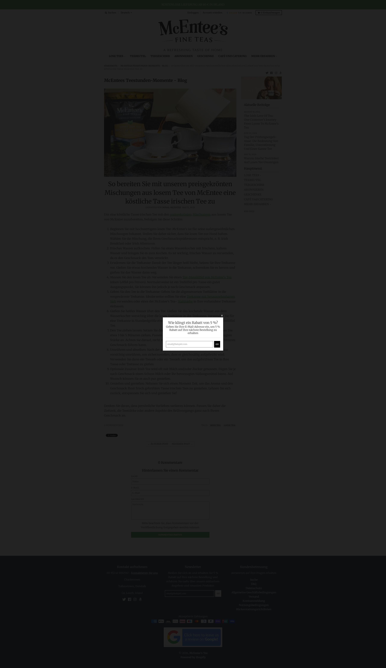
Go (217, 344)
